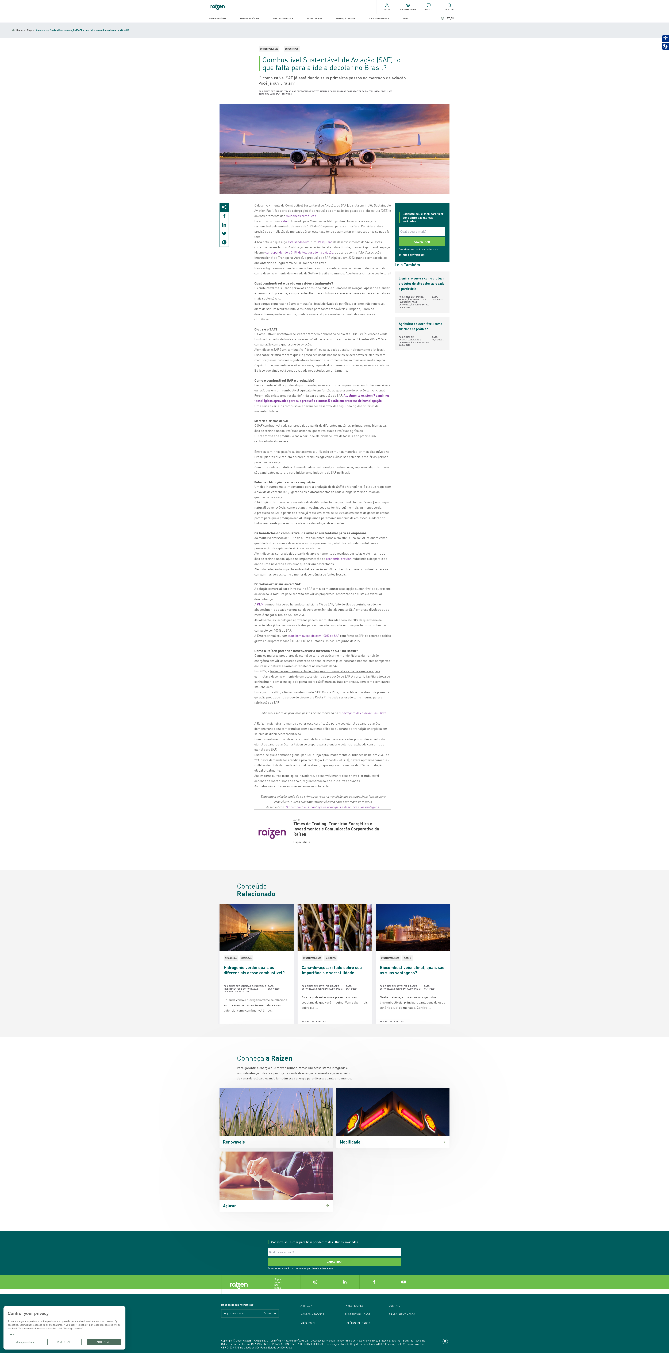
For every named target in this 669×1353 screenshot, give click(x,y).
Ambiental (246, 958)
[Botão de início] (217, 7)
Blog (405, 18)
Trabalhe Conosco (402, 1314)
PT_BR (450, 18)
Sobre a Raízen (217, 18)
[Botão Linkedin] (344, 1282)
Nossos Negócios (249, 18)
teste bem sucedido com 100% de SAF (313, 635)
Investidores (314, 18)
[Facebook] (224, 216)
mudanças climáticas (301, 216)
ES (447, 18)
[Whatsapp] (224, 242)
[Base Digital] (445, 1341)
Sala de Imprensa (379, 18)
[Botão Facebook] (374, 1282)
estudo (285, 221)
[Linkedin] (224, 225)
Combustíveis (291, 49)
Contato (394, 1305)
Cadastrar (269, 1313)
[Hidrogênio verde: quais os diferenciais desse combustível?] (257, 927)
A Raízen (306, 1305)
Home (19, 30)
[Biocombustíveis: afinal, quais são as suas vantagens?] (413, 927)
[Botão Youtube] (403, 1282)
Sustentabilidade (283, 18)
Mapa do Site (309, 1323)
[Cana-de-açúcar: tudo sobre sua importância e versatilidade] (335, 927)
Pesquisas (325, 242)
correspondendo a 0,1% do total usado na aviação (299, 252)
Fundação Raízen (345, 18)
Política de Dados (357, 1323)
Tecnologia (231, 958)
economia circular (338, 559)
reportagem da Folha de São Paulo (362, 713)
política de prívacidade (412, 254)
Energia (407, 958)
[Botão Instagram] (315, 1282)
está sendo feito (298, 242)
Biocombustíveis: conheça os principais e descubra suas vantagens (332, 807)
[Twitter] (224, 233)
